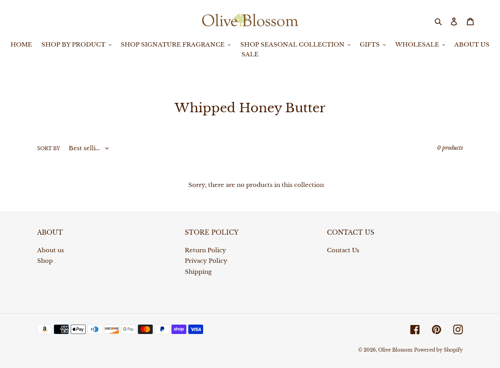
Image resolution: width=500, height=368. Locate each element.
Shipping (198, 271)
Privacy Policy (206, 260)
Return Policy (205, 250)
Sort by (48, 148)
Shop (45, 260)
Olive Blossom (395, 350)
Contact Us (343, 250)
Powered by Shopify (438, 350)
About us (50, 250)
